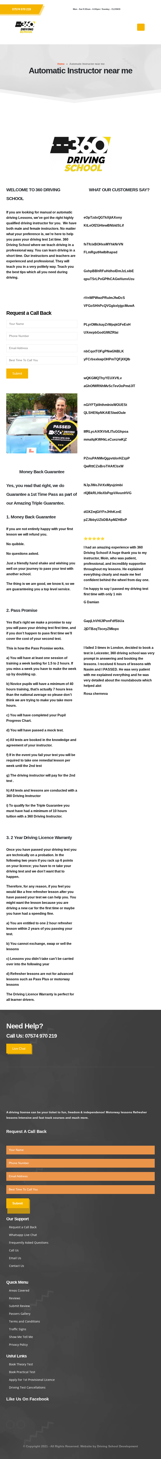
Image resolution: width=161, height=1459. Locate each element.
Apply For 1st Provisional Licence (32, 1380)
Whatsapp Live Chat (23, 1235)
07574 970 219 (21, 9)
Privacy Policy (18, 1345)
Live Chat (18, 1048)
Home (61, 63)
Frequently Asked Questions (28, 1243)
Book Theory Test (21, 1364)
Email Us (15, 1258)
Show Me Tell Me (21, 1337)
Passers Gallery (19, 1314)
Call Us (14, 1250)
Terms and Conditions (24, 1321)
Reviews (14, 1298)
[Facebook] (130, 9)
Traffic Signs (17, 1329)
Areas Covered (19, 1290)
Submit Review (19, 1306)
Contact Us (16, 1266)
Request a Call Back (22, 1227)
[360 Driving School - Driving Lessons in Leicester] (25, 27)
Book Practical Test (22, 1372)
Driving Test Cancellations (27, 1387)
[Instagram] (141, 9)
